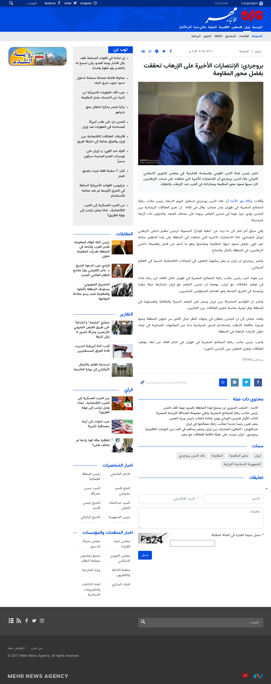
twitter (68, 4)
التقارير (126, 314)
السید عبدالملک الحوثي (119, 505)
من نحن (37, 648)
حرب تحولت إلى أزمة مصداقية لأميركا (96, 424)
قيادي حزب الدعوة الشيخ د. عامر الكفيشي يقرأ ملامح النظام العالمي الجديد (91, 270)
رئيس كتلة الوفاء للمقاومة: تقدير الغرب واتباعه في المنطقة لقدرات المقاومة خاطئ (92, 249)
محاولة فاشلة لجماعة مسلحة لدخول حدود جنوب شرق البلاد (101, 80)
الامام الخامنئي (120, 474)
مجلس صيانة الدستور (91, 544)
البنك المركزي (121, 584)
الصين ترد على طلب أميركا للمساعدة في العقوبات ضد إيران (103, 124)
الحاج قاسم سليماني (122, 491)
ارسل (145, 555)
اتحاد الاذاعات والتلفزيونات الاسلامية (91, 589)
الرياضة (196, 36)
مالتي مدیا (200, 27)
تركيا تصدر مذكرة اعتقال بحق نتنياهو (105, 110)
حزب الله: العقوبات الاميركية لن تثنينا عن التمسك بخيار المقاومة (103, 95)
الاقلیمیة (224, 27)
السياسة (257, 36)
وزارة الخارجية (91, 570)
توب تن (121, 49)
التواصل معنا (16, 648)
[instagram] (42, 621)
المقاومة (217, 455)
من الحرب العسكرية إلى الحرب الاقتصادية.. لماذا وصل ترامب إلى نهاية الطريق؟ (102, 210)
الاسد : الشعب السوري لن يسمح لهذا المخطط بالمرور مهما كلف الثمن (210, 408)
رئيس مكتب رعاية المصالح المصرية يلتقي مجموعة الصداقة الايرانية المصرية (207, 413)
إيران (247, 27)
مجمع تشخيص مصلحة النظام (90, 558)
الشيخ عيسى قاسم (91, 505)
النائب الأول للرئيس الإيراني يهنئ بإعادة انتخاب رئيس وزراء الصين (213, 418)
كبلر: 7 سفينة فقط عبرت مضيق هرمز (103, 173)
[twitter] (34, 621)
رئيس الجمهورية (119, 517)
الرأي (128, 390)
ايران (258, 455)
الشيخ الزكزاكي (90, 517)
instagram (86, 4)
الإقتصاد (244, 36)
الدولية (212, 27)
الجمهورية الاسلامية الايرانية (242, 464)
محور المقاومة (238, 455)
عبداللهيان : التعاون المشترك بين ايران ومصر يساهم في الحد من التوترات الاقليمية (201, 429)
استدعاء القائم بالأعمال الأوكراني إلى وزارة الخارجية (92, 367)
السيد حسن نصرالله (92, 491)
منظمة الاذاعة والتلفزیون (121, 573)
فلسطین (237, 27)
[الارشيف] (11, 621)
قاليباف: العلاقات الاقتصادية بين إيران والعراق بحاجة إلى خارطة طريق (101, 139)
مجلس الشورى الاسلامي (120, 558)
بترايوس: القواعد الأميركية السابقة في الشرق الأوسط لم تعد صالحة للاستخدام (102, 190)
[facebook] (26, 621)
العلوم (207, 36)
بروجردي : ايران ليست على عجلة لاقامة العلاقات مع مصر (219, 434)
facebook (50, 4)
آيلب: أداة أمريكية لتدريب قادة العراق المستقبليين (92, 349)
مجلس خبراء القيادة (122, 544)
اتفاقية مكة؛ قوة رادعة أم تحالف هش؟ (93, 443)
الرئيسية (257, 27)
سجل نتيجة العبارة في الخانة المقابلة (237, 535)
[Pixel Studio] (243, 675)
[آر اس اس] (18, 621)
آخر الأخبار (185, 27)
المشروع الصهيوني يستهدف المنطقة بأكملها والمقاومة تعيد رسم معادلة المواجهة (91, 292)
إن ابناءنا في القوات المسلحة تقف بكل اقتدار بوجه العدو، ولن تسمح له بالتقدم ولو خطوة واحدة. (100, 63)
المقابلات (124, 234)
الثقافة (218, 36)
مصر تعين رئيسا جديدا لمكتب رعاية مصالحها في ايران (222, 424)
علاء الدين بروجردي (192, 455)
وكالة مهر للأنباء (241, 201)
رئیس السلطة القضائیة (91, 476)
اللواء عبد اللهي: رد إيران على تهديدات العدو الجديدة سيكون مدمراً (104, 156)
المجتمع (230, 36)
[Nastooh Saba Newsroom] (256, 675)
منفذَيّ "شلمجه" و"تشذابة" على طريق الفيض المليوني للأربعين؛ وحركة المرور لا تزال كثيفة (92, 330)
